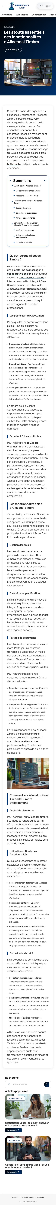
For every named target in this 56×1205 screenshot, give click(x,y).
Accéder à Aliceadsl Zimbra (27, 195)
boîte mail (13, 164)
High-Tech (14, 1140)
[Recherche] (41, 6)
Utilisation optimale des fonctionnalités (25, 236)
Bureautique (16, 1098)
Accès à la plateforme (25, 230)
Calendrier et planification (26, 213)
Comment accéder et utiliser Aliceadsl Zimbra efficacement (26, 224)
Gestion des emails (23, 208)
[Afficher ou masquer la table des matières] (38, 180)
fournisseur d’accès (32, 277)
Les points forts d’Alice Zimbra (28, 190)
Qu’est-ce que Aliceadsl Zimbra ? (27, 186)
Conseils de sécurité (24, 242)
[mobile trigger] (5, 6)
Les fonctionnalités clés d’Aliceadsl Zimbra (28, 201)
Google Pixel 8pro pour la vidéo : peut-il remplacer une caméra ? (27, 1166)
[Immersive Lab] (18, 6)
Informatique (13, 49)
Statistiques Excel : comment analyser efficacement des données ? (27, 1124)
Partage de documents (25, 218)
